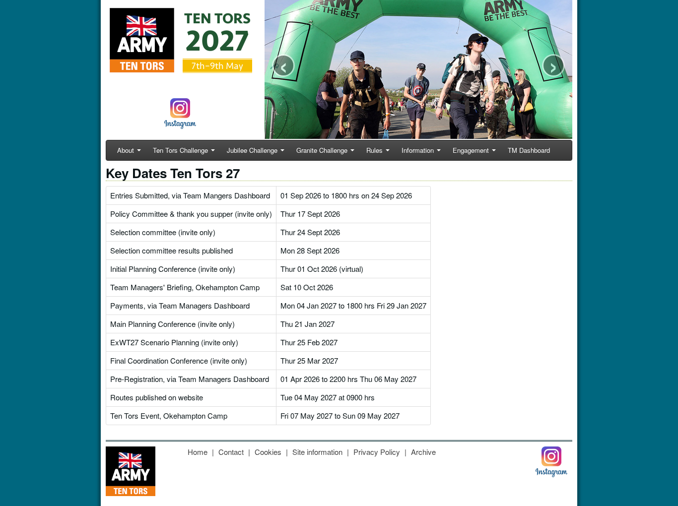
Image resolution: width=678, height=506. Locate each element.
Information (418, 150)
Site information (317, 451)
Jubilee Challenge (252, 150)
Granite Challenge (321, 150)
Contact (231, 451)
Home (197, 451)
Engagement (471, 150)
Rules (374, 150)
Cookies (268, 451)
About (125, 150)
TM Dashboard (529, 150)
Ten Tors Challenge (180, 150)
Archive (423, 451)
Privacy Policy (376, 451)
